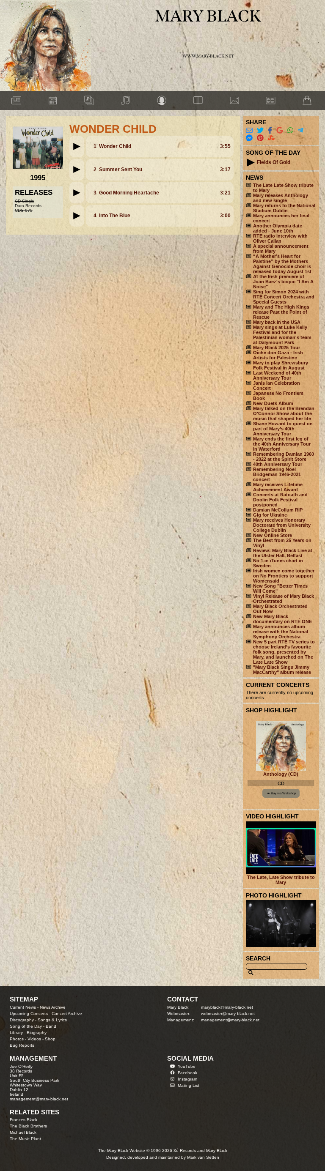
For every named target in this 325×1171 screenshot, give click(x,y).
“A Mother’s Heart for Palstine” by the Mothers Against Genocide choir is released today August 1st (282, 264)
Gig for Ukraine (270, 514)
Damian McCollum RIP (278, 509)
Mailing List (188, 1085)
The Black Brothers (28, 1126)
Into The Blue (114, 216)
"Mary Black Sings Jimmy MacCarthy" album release (282, 670)
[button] (76, 146)
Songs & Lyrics (52, 1020)
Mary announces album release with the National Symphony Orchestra (280, 631)
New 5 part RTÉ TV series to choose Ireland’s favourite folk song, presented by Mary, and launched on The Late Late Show (284, 652)
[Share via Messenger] (249, 138)
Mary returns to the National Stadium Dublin (284, 208)
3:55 (225, 146)
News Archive (53, 1007)
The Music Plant (25, 1138)
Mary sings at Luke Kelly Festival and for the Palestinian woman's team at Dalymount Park (282, 335)
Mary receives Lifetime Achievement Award (278, 487)
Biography (37, 1032)
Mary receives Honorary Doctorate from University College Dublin (282, 525)
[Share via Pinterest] (260, 138)
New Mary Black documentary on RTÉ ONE (282, 619)
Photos (17, 1039)
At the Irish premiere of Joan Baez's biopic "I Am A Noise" (283, 281)
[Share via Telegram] (300, 130)
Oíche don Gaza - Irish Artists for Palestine (278, 355)
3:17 (225, 169)
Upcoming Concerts (29, 1013)
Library (16, 1032)
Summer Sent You (120, 169)
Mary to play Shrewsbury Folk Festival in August (280, 365)
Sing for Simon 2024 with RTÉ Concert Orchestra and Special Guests (283, 296)
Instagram (187, 1079)
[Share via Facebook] (270, 130)
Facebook (187, 1072)
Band (51, 1026)
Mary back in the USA (276, 322)
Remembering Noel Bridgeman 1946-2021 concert (277, 474)
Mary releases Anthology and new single (280, 198)
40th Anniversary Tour (277, 464)
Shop (50, 1039)
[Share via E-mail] (249, 130)
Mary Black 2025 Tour (276, 347)
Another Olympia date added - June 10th (277, 228)
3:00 (225, 216)
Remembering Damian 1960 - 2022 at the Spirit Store (283, 456)
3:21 (225, 193)
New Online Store (272, 535)
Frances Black (23, 1119)
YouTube (187, 1066)
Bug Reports (22, 1045)
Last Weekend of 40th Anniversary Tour (277, 375)
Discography (22, 1020)
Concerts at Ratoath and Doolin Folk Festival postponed (280, 499)
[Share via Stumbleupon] (271, 138)
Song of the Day (26, 1026)
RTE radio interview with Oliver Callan (280, 238)
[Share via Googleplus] (279, 130)
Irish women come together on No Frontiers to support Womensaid (283, 575)
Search (258, 958)
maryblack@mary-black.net (227, 1007)
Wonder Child (115, 146)
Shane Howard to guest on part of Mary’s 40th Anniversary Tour (283, 428)
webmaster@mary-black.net (228, 1013)
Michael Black (23, 1132)
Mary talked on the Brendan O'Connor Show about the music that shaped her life (283, 413)
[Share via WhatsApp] (290, 130)
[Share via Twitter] (260, 130)
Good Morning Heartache (129, 193)
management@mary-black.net (230, 1020)
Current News (23, 1007)
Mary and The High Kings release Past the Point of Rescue (281, 312)
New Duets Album (273, 403)
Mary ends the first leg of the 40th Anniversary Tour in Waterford (282, 443)
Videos (34, 1039)
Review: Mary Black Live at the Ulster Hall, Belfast (282, 553)
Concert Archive (67, 1013)
